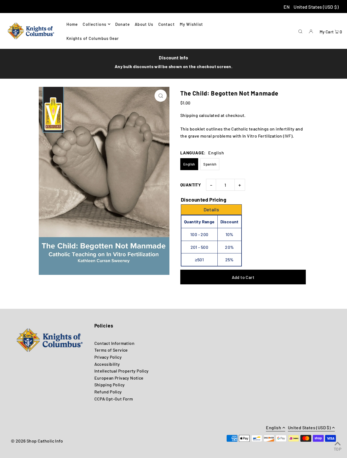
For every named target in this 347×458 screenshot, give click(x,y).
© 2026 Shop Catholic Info (37, 440)
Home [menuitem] (72, 24)
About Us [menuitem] (144, 24)
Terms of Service (111, 349)
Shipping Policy (109, 384)
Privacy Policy (108, 357)
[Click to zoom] (161, 96)
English (189, 164)
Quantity (190, 184)
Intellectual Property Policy (121, 370)
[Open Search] (300, 31)
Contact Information (114, 343)
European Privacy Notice (119, 377)
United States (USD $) (316, 6)
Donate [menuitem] (122, 24)
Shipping (189, 115)
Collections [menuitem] (94, 24)
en (287, 6)
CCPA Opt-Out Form (113, 398)
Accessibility (107, 364)
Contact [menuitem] (166, 24)
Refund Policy (108, 391)
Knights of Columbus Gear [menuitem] (92, 38)
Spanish (209, 164)
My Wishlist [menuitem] (191, 24)
